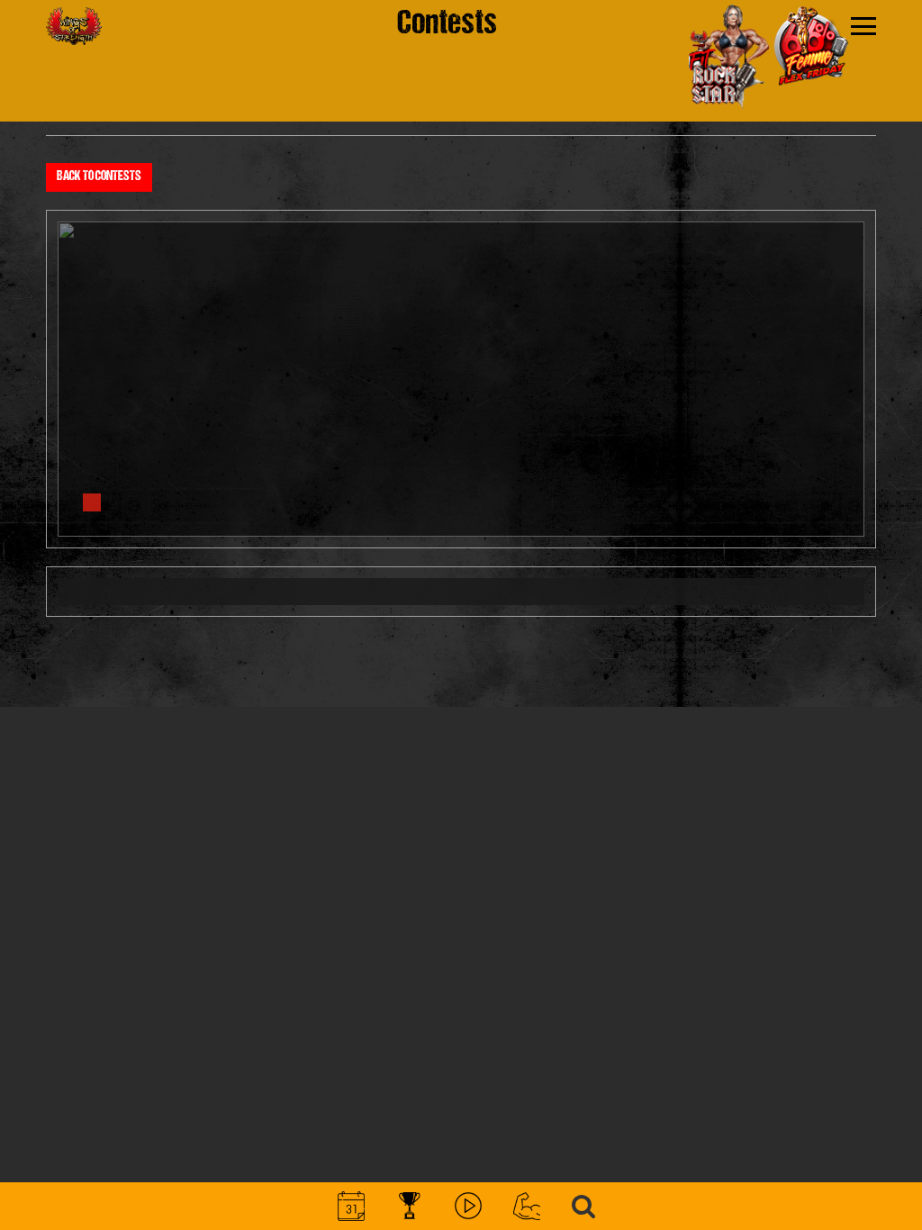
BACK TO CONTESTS (99, 177)
